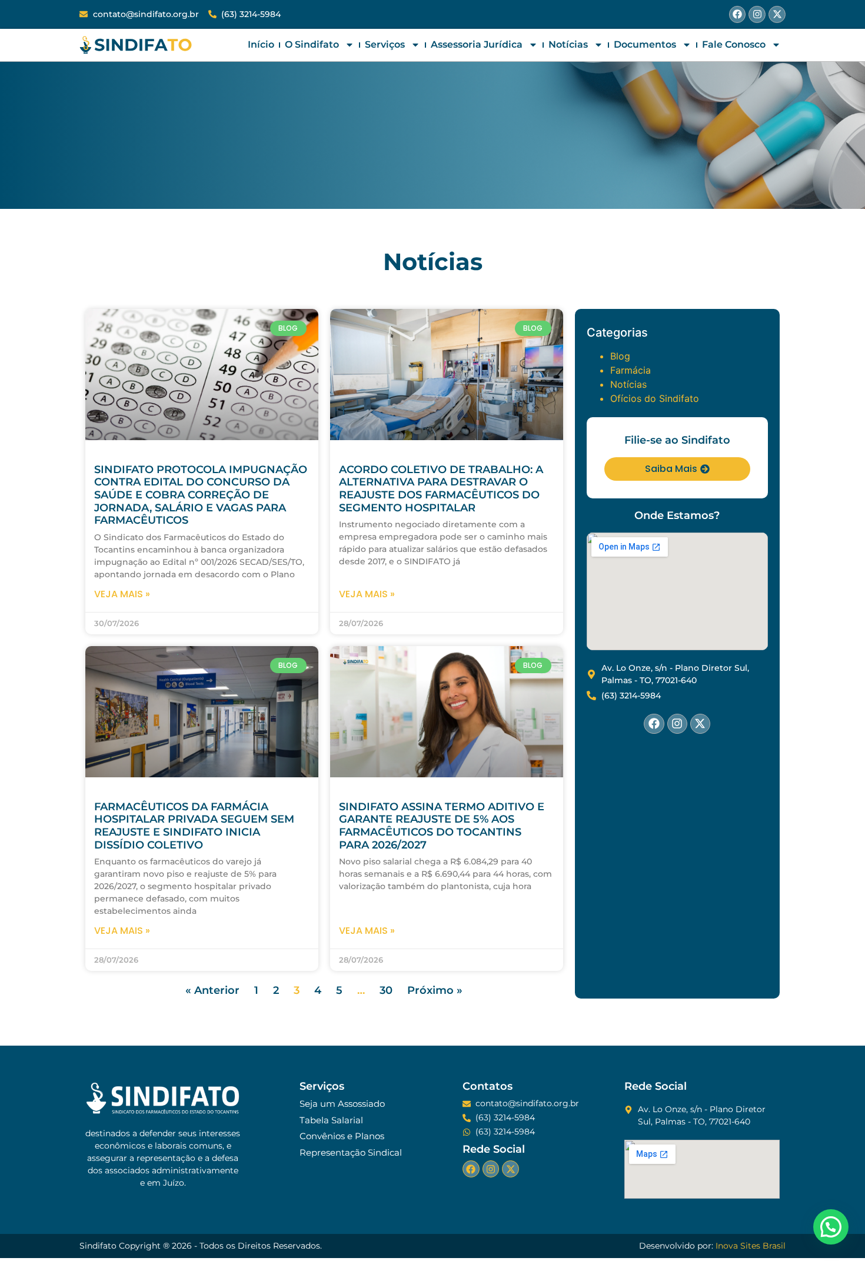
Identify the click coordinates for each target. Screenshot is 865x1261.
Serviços (385, 44)
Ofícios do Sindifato (654, 398)
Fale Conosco (734, 44)
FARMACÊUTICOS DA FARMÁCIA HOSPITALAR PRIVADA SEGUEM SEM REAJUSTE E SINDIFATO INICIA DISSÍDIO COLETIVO (194, 825)
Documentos (645, 44)
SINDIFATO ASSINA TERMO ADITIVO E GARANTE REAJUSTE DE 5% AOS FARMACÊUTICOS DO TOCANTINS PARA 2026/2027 (441, 825)
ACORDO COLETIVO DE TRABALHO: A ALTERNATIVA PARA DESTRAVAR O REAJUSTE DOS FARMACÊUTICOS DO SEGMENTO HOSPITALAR (441, 488)
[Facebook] (737, 14)
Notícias (568, 44)
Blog (620, 356)
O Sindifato (312, 44)
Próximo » (435, 990)
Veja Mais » (122, 594)
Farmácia (630, 370)
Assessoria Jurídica (477, 44)
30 (386, 990)
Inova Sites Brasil (751, 1245)
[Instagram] (757, 14)
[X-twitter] (777, 14)
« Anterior (212, 990)
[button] (831, 1227)
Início (261, 44)
